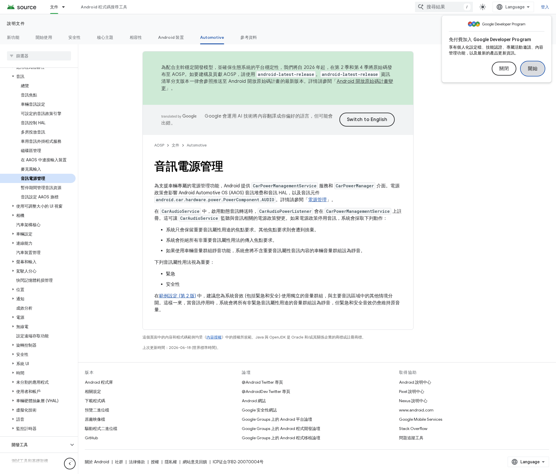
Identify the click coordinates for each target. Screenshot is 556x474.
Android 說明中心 (415, 382)
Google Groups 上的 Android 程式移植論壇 (281, 437)
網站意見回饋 (195, 462)
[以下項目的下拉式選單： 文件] (66, 7)
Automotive (212, 37)
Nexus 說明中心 (413, 400)
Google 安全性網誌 (259, 410)
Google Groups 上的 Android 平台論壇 (277, 419)
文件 (54, 7)
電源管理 (317, 200)
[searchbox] (39, 56)
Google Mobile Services (420, 419)
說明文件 (16, 23)
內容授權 (214, 337)
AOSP (159, 145)
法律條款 (137, 462)
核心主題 (105, 37)
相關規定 (93, 391)
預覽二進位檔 (97, 410)
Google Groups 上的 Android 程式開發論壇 (281, 428)
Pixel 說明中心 (411, 391)
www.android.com (416, 410)
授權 (155, 462)
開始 (532, 69)
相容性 (136, 37)
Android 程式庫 (99, 382)
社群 (119, 462)
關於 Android (97, 462)
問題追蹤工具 (411, 437)
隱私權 (171, 462)
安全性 (74, 37)
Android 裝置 (171, 37)
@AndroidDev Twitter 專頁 (266, 391)
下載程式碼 (95, 400)
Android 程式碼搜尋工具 (104, 7)
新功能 (13, 37)
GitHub (91, 437)
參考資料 (248, 37)
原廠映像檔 (95, 419)
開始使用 (44, 37)
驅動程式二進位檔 (101, 428)
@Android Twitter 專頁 (262, 382)
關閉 (504, 69)
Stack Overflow (413, 428)
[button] (38, 76)
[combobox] (444, 7)
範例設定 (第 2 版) (177, 296)
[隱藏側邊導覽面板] (70, 463)
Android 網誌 (254, 400)
